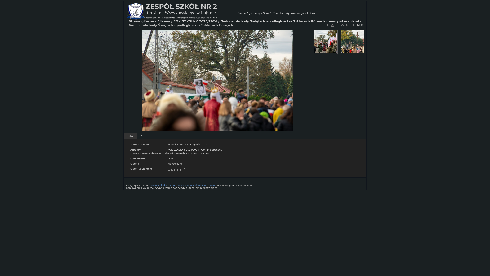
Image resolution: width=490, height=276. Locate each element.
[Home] (182, 13)
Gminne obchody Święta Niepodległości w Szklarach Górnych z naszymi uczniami (289, 21)
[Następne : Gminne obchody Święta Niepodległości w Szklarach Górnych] (352, 25)
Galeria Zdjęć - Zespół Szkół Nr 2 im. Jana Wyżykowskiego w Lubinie (277, 13)
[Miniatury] (342, 25)
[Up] (216, 35)
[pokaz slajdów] (327, 25)
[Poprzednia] (148, 77)
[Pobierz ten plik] (332, 25)
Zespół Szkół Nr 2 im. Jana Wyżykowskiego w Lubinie (182, 185)
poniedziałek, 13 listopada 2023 (187, 144)
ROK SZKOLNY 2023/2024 (183, 149)
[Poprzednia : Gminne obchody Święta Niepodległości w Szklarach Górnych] (347, 25)
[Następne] (287, 77)
